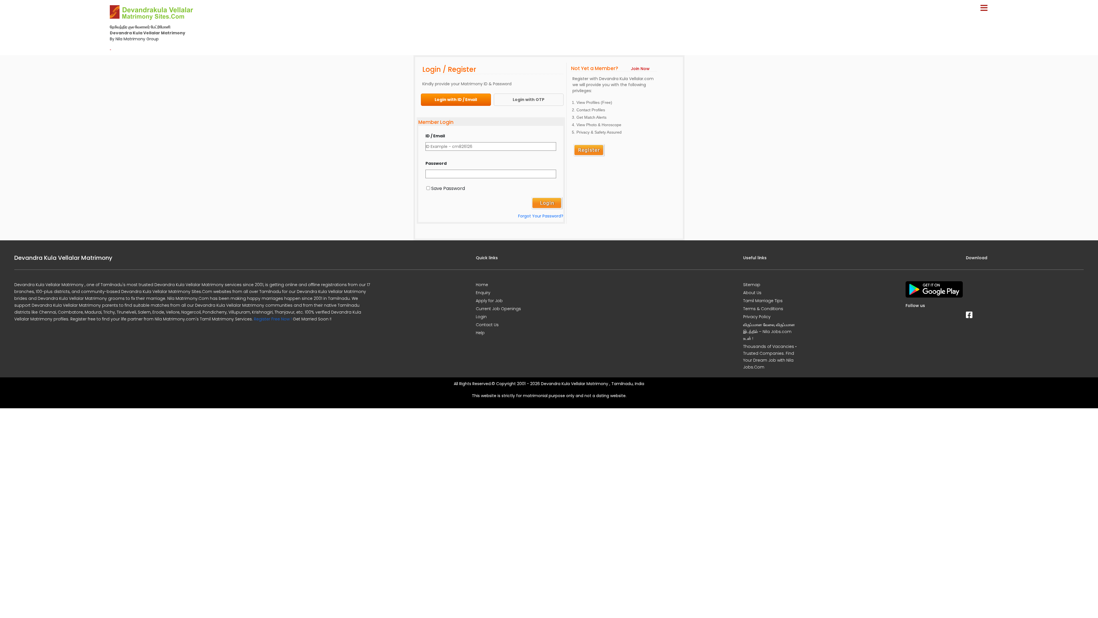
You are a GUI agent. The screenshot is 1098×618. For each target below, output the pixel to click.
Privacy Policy (757, 317)
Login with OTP (528, 99)
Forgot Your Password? (540, 216)
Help (480, 333)
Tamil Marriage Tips (763, 301)
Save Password (448, 188)
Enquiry (483, 293)
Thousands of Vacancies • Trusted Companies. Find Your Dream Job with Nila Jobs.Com (770, 357)
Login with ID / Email (456, 99)
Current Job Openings (498, 309)
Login (481, 317)
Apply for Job (489, 301)
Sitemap (751, 285)
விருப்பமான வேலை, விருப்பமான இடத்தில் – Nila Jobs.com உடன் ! (769, 331)
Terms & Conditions (763, 309)
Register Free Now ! (273, 319)
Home (482, 285)
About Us (752, 293)
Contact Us (487, 325)
